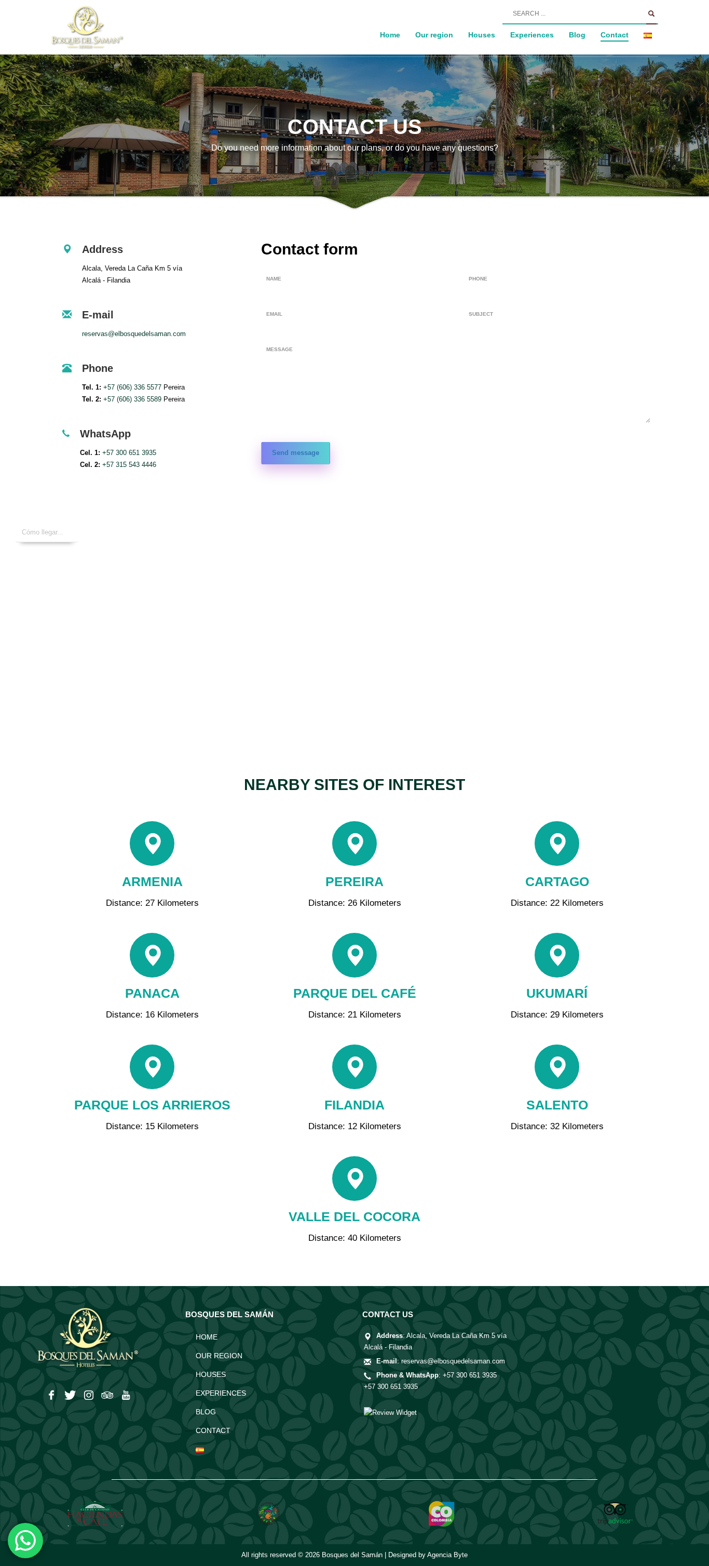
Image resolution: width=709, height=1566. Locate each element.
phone (478, 279)
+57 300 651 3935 (129, 453)
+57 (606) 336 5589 (132, 399)
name (273, 279)
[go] (651, 14)
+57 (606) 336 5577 (132, 387)
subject (481, 314)
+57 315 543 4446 (129, 465)
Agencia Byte (447, 1555)
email (274, 314)
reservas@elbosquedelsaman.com (134, 334)
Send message (295, 453)
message (279, 349)
